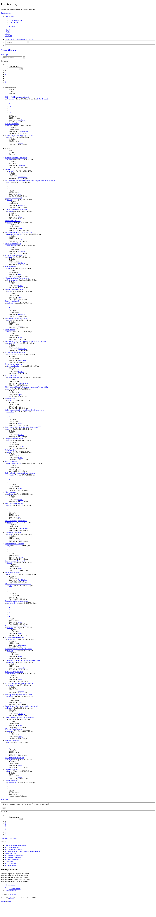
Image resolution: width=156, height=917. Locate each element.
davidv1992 (11, 603)
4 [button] (5, 76)
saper (9, 389)
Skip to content (6, 13)
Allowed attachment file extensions (17, 278)
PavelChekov (11, 574)
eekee (20, 217)
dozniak (10, 731)
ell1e (8, 182)
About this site (8, 50)
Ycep (10, 586)
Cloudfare (8, 169)
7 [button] (5, 82)
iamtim (9, 771)
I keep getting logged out (13, 364)
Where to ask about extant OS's (15, 255)
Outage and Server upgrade (14, 438)
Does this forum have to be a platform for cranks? (21, 706)
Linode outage (10, 398)
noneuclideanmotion (14, 377)
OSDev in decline (11, 781)
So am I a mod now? (12, 301)
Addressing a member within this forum (18, 649)
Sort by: (20, 804)
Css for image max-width (13, 532)
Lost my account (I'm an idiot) (15, 561)
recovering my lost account (14, 672)
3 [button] (5, 74)
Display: (6, 804)
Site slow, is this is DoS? (13, 198)
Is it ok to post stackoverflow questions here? (20, 683)
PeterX (11, 475)
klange (20, 423)
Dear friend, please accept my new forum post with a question (25, 341)
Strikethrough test (11, 450)
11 (10, 106)
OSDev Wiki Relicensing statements (17, 97)
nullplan (10, 211)
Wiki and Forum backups (13, 729)
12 (10, 108)
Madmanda (11, 674)
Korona (20, 557)
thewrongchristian (13, 366)
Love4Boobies (23, 131)
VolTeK (20, 714)
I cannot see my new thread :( (15, 353)
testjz (9, 546)
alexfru (9, 223)
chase (9, 126)
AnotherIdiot (11, 246)
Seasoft (9, 563)
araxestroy (21, 205)
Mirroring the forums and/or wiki (16, 158)
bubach (9, 534)
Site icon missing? (11, 267)
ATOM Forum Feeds (12, 124)
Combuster (11, 99)
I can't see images (11, 375)
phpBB (11, 898)
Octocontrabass (12, 280)
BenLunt (10, 651)
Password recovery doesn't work (16, 521)
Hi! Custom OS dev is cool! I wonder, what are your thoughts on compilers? (30, 181)
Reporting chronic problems (14, 544)
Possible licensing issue (13, 244)
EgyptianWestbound (14, 234)
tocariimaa (21, 177)
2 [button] (5, 72)
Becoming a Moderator (13, 572)
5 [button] (5, 78)
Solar (19, 737)
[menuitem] (16, 20)
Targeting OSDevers (12, 740)
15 (10, 114)
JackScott (21, 297)
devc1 (9, 429)
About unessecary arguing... (14, 503)
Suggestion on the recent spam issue (17, 601)
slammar (10, 685)
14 (10, 112)
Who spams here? (11, 461)
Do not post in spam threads (14, 758)
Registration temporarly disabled (16, 318)
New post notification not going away (17, 626)
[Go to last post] (26, 120)
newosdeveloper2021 (14, 463)
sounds (9, 200)
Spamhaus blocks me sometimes (16, 209)
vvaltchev (10, 412)
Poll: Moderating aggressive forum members (20, 473)
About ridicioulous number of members (18, 584)
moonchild (10, 662)
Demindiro (21, 165)
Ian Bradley (14, 894)
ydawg (9, 257)
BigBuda (21, 446)
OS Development (42, 99)
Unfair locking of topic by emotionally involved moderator (24, 410)
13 (10, 110)
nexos (20, 372)
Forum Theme (10, 330)
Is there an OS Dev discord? (14, 637)
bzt (19, 517)
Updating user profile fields (14, 289)
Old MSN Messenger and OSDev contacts (19, 717)
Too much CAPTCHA (12, 221)
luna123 (10, 160)
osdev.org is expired (11, 769)
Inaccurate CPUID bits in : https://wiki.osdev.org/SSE (23, 427)
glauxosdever (11, 782)
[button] (5, 65)
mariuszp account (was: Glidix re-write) (18, 695)
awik (9, 268)
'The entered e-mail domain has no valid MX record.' (22, 660)
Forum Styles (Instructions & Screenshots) (19, 135)
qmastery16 (11, 343)
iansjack (11, 171)
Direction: (35, 804)
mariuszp (10, 696)
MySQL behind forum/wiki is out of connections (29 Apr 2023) (26, 387)
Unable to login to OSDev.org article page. (19, 232)
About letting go (10, 492)
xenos (20, 228)
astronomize (11, 639)
